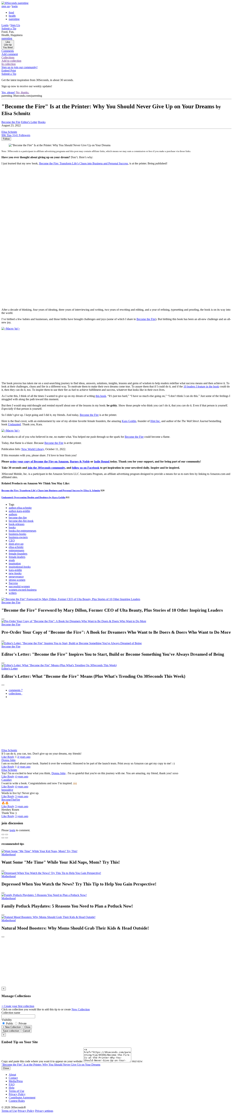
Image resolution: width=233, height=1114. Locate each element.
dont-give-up (16, 543)
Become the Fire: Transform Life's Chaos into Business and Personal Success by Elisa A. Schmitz (50, 490)
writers (13, 593)
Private (22, 1023)
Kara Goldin (129, 421)
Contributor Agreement (22, 1097)
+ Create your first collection (17, 1006)
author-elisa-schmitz (20, 507)
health (12, 15)
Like (4, 756)
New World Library (32, 449)
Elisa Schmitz (9, 750)
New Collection (81, 1009)
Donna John (8, 760)
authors (13, 514)
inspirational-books (20, 566)
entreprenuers (16, 550)
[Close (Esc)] (2, 834)
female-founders (18, 553)
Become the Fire (146, 319)
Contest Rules (17, 1100)
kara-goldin (15, 570)
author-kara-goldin (19, 511)
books (12, 527)
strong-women (17, 579)
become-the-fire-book (21, 520)
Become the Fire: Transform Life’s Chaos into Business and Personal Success (83, 163)
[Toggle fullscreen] (6, 834)
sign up (5, 6)
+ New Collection (12, 1027)
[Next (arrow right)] (6, 837)
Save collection (11, 1031)
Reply (10, 756)
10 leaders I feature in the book (201, 386)
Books (42, 122)
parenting (14, 19)
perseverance (16, 576)
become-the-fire (18, 517)
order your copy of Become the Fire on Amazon (39, 461)
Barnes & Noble (80, 461)
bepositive (7, 789)
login (15, 6)
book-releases (16, 524)
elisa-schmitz (16, 547)
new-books (15, 573)
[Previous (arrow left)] (2, 837)
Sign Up (15, 25)
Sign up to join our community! (19, 67)
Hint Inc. (155, 421)
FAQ (12, 1084)
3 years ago (21, 796)
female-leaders (17, 556)
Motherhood (8, 854)
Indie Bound (102, 461)
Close (27, 1027)
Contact (13, 1077)
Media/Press (16, 1081)
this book (101, 395)
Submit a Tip (8, 28)
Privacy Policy (17, 1094)
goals (12, 560)
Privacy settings (44, 1110)
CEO (12, 540)
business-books (17, 534)
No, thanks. (22, 92)
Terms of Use (16, 1091)
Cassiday (6, 779)
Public (9, 1023)
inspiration (15, 563)
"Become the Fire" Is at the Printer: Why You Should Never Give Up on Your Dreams (50, 1064)
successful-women (19, 586)
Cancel (26, 1031)
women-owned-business (23, 589)
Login (4, 25)
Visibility (6, 1019)
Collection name (10, 1012)
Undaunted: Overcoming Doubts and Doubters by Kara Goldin (33, 497)
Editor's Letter (29, 122)
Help (11, 1087)
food (11, 12)
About (12, 1074)
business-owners (18, 537)
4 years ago (23, 756)
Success (13, 583)
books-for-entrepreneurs (22, 530)
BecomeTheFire (10, 799)
